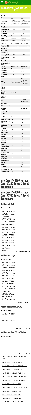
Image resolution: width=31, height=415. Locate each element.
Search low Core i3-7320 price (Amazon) (25, 23)
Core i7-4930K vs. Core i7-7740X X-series (14, 380)
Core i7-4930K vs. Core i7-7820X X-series (14, 373)
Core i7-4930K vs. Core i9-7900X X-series (14, 366)
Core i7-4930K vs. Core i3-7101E (12, 398)
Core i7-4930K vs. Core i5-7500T (12, 391)
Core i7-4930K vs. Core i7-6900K (12, 362)
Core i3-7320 (24, 15)
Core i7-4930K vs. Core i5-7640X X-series (14, 387)
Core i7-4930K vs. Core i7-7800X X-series (14, 376)
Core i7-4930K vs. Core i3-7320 (11, 395)
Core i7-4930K (15, 15)
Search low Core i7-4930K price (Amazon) (15, 23)
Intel (12, 18)
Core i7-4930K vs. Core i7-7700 (11, 384)
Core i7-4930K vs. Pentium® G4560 (13, 402)
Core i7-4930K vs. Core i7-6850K (12, 369)
